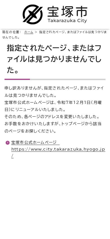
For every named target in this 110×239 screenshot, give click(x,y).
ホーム (29, 32)
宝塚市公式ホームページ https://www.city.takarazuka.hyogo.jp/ (58, 149)
